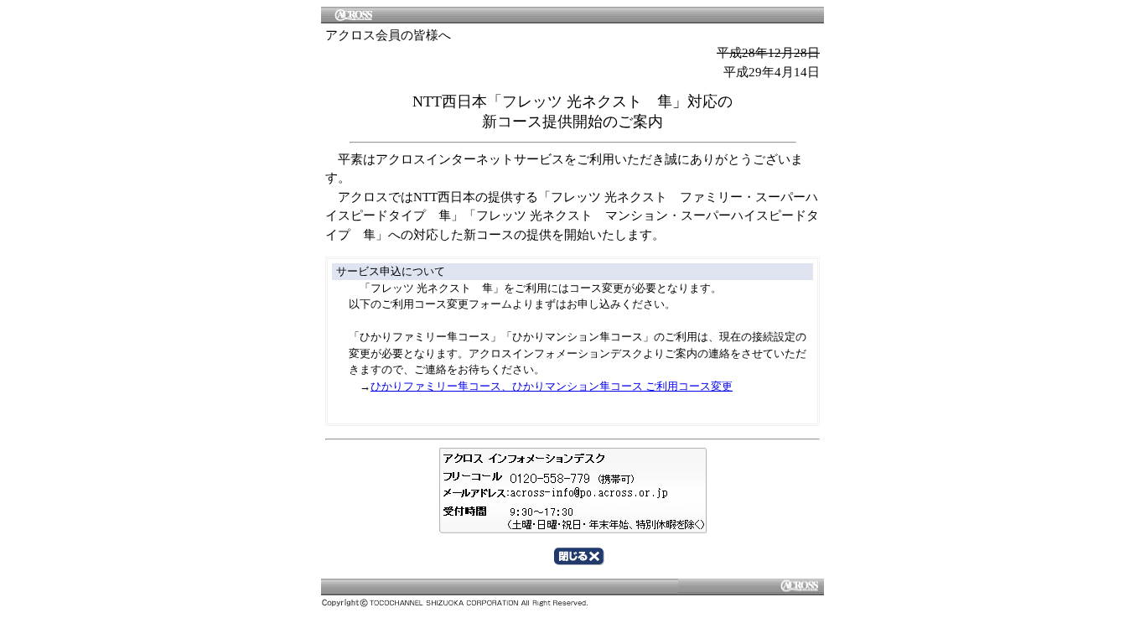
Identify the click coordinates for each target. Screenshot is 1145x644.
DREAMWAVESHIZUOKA (572, 586)
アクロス (572, 15)
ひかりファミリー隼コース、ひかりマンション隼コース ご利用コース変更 (551, 386)
